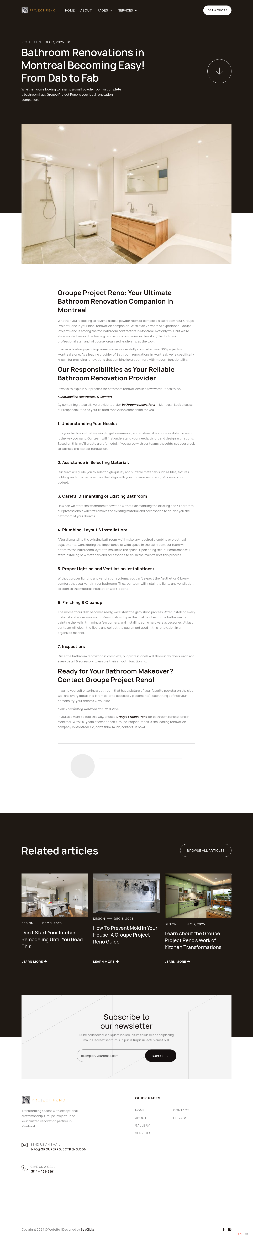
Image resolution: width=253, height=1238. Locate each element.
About (86, 10)
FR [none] (246, 1233)
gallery (142, 1125)
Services (143, 1133)
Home (70, 10)
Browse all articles (206, 850)
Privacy (180, 1118)
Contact (181, 1110)
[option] (246, 1234)
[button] (105, 10)
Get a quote (217, 10)
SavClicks (87, 1229)
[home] (38, 10)
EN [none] (239, 1233)
